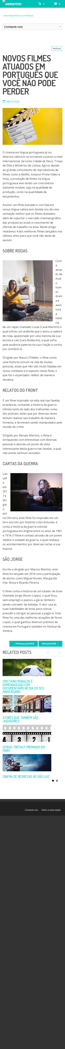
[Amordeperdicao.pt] (12, 4)
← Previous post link (23, 643)
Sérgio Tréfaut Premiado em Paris (24, 749)
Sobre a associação (51, 809)
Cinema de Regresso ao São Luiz (26, 776)
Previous (49, 652)
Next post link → (50, 643)
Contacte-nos (31, 809)
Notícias (29, 15)
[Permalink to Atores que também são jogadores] (27, 703)
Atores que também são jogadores (20, 719)
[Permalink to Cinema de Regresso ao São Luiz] (27, 762)
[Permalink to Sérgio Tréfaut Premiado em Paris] (27, 733)
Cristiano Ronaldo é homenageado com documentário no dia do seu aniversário (23, 686)
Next (58, 652)
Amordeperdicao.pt (13, 15)
